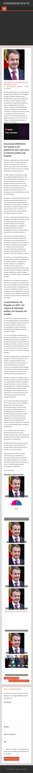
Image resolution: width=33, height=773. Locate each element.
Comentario (8, 702)
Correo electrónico (10, 734)
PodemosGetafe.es (16, 3)
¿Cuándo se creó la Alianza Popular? (18, 681)
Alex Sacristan (12, 86)
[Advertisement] (16, 28)
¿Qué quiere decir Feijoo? (11, 678)
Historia (21, 86)
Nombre (7, 727)
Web (5, 742)
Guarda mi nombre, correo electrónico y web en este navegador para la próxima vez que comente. (16, 752)
